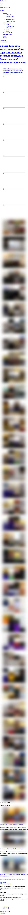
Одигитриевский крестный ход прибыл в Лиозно (12, 879)
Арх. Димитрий (10, 16)
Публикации (9, 27)
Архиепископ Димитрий (6, 824)
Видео (7, 31)
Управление (9, 17)
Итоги (7, 29)
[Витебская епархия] (5, 883)
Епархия (5, 13)
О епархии (8, 14)
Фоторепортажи (10, 26)
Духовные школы (7, 34)
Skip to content (3, 0)
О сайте (5, 37)
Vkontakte (6, 908)
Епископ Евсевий (10, 19)
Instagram (6, 907)
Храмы (4, 36)
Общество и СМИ (7, 32)
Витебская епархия (18, 824)
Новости (8, 24)
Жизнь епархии (7, 22)
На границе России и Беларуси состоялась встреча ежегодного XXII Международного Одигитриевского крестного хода (14, 853)
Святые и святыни (10, 21)
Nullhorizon (2, 913)
